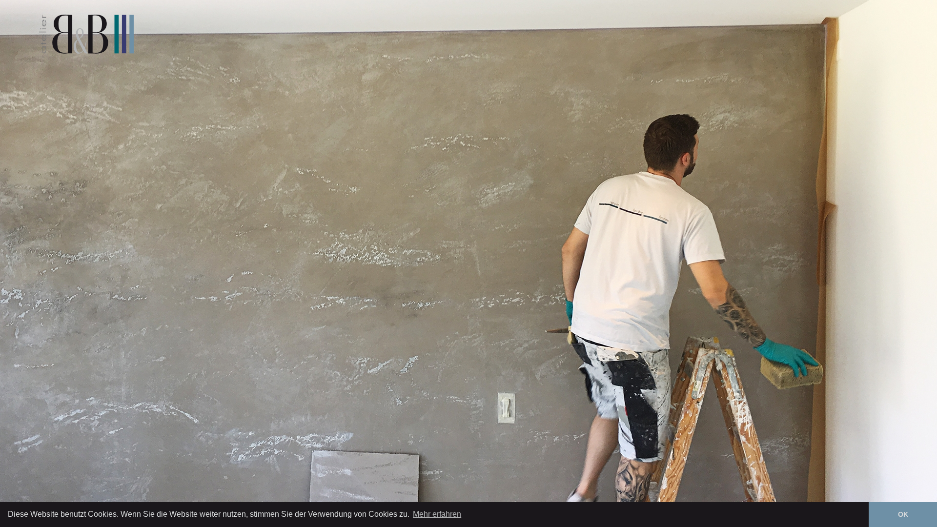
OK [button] (903, 514)
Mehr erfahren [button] (437, 514)
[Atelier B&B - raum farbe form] (86, 34)
